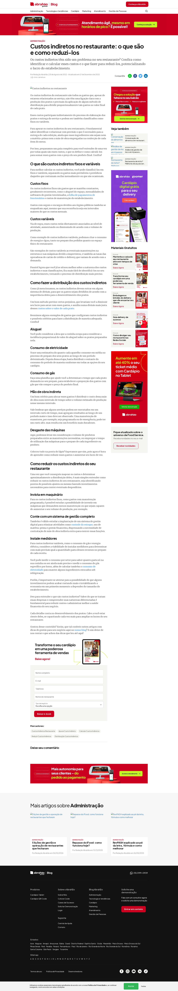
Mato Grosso (117, 943)
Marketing (86, 11)
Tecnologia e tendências (57, 11)
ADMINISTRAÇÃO (37, 41)
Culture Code (64, 898)
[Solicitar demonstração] (89, 773)
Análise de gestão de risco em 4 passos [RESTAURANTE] (133, 151)
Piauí (73, 946)
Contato (61, 927)
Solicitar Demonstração (68, 906)
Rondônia (126, 946)
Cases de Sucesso (66, 902)
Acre (32, 943)
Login (60, 910)
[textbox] (68, 706)
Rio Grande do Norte (97, 946)
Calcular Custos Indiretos (89, 731)
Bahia (61, 943)
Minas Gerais (35, 946)
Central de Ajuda (65, 923)
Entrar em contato (133, 909)
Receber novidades (125, 446)
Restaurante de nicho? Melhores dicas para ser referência (134, 162)
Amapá (46, 943)
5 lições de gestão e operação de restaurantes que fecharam (47, 845)
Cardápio (75, 11)
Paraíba (49, 946)
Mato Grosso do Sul (132, 943)
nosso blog (80, 630)
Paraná (56, 946)
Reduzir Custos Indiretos (41, 736)
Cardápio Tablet (37, 895)
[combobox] (69, 704)
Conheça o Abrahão (137, 4)
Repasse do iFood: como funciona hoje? (87, 844)
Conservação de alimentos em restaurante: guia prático (135, 139)
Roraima (134, 946)
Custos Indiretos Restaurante (43, 731)
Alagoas (38, 943)
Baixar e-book (44, 714)
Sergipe (56, 949)
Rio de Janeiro (82, 946)
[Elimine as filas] (129, 105)
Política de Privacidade (97, 985)
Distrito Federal (77, 943)
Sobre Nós (62, 895)
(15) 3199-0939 (140, 872)
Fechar (143, 986)
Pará (43, 946)
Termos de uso (36, 971)
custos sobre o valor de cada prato (56, 308)
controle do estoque (82, 524)
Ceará (67, 943)
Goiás (99, 943)
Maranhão (107, 943)
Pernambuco (65, 946)
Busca (146, 11)
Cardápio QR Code (38, 898)
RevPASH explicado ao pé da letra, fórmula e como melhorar (128, 845)
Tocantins (64, 949)
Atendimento (100, 11)
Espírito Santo (90, 943)
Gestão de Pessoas (118, 11)
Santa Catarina (36, 949)
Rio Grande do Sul (113, 946)
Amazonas (54, 943)
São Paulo (47, 949)
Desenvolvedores (75, 971)
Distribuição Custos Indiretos (66, 736)
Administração (36, 11)
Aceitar (131, 986)
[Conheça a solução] (89, 24)
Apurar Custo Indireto (67, 731)
